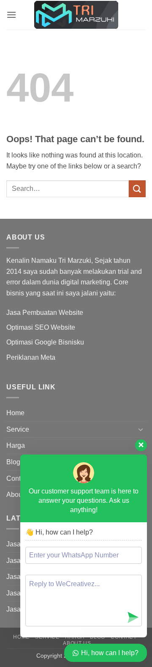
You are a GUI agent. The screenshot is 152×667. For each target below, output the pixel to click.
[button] (11, 14)
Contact (18, 478)
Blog (13, 462)
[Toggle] (141, 429)
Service (17, 429)
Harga (15, 445)
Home (15, 412)
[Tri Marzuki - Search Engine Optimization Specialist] (76, 15)
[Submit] (137, 188)
